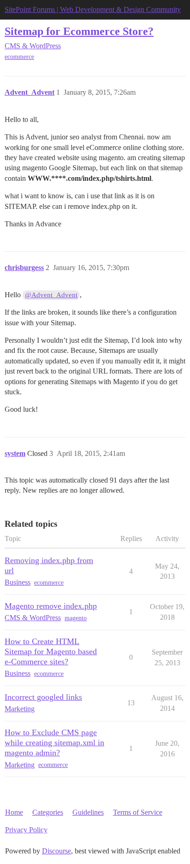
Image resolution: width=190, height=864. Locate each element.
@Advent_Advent (51, 295)
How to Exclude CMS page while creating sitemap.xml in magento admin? (54, 742)
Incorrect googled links (43, 697)
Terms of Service (137, 812)
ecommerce (19, 56)
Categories (47, 812)
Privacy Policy (26, 830)
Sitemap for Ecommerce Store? (79, 31)
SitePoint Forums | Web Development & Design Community (93, 9)
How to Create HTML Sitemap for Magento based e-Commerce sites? (51, 651)
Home (14, 812)
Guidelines (88, 812)
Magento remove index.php (51, 606)
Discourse (56, 851)
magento (76, 618)
